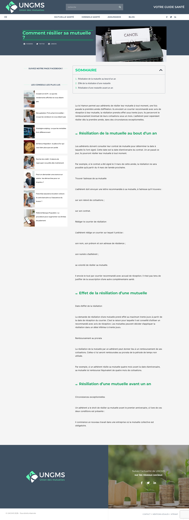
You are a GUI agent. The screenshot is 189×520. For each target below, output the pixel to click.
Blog (132, 17)
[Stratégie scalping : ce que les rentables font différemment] (29, 131)
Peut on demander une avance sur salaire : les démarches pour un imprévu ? (49, 178)
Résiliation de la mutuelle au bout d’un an (97, 79)
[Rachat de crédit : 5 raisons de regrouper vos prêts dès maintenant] (29, 162)
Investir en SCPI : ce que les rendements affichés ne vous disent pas (50, 97)
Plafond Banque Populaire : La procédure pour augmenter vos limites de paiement (51, 217)
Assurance (114, 17)
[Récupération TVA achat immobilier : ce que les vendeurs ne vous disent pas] (29, 116)
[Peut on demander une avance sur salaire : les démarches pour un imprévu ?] (29, 179)
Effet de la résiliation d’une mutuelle (94, 83)
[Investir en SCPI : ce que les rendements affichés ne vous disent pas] (29, 99)
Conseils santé (91, 17)
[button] (28, 44)
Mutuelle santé (64, 17)
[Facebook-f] (167, 17)
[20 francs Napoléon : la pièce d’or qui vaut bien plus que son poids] (29, 147)
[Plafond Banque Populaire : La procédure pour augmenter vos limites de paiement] (29, 218)
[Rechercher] (120, 7)
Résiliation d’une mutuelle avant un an (95, 88)
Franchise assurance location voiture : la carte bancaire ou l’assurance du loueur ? (50, 197)
